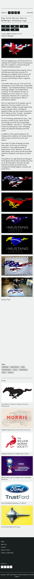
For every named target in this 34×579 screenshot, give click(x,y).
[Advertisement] (17, 331)
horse (15, 370)
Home (2, 541)
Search (29, 13)
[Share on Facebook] (5, 26)
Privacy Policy (5, 550)
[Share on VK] (14, 30)
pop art (11, 372)
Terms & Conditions (7, 553)
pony (4, 372)
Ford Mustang (6, 370)
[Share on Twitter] (14, 26)
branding (5, 367)
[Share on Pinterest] (5, 30)
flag (23, 367)
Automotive (10, 36)
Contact (3, 547)
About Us (4, 544)
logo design (23, 370)
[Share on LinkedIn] (24, 26)
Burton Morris (14, 367)
